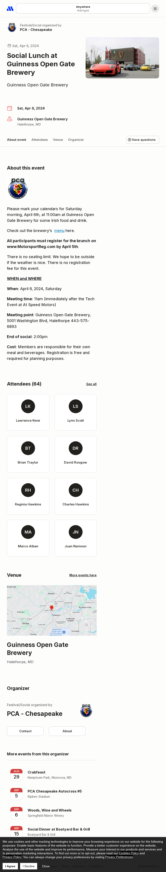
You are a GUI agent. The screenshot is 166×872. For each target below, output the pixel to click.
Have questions (144, 139)
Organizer (76, 140)
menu (59, 230)
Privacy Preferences (119, 857)
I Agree (10, 866)
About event (16, 140)
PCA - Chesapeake (36, 29)
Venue (58, 140)
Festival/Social (30, 25)
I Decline (29, 866)
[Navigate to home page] (10, 8)
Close (46, 866)
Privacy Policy (12, 857)
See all (91, 384)
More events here (83, 575)
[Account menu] (155, 9)
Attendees (39, 140)
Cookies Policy (129, 853)
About (67, 731)
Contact (25, 731)
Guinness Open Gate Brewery (37, 84)
